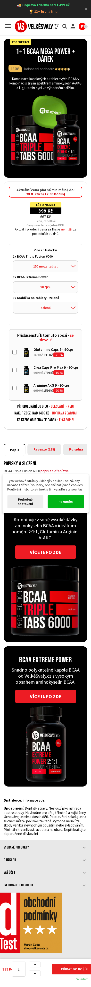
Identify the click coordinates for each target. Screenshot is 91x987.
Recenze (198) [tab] (44, 449)
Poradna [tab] (76, 449)
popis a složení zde (55, 471)
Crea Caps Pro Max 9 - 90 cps (56, 367)
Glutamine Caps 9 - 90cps (53, 349)
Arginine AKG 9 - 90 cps (51, 385)
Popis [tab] (14, 450)
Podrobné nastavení (25, 501)
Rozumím (65, 501)
